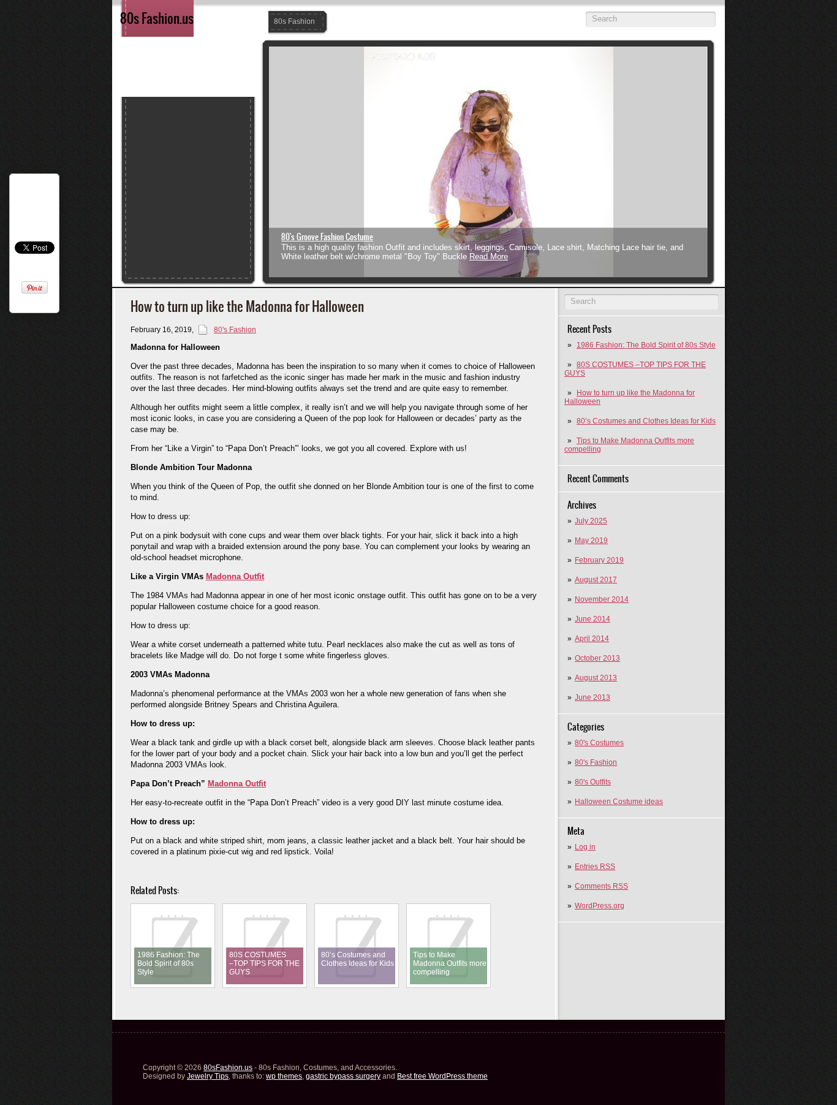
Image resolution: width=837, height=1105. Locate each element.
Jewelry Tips (208, 1076)
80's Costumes (599, 743)
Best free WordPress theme (442, 1076)
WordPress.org (599, 906)
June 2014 (592, 619)
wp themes (284, 1076)
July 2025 (591, 521)
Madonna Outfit (235, 576)
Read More (488, 256)
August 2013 (596, 678)
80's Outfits (593, 782)
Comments (601, 886)
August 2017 (596, 579)
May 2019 (591, 540)
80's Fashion (596, 762)
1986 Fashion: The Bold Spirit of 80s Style (646, 345)
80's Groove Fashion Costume (327, 237)
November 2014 (602, 599)
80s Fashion (294, 21)
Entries (595, 866)
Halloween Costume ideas (619, 801)
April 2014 (592, 638)
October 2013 (597, 658)
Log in (585, 847)
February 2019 (599, 560)
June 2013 (592, 697)
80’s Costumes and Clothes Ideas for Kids (646, 421)
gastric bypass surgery (343, 1076)
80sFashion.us (227, 1067)
